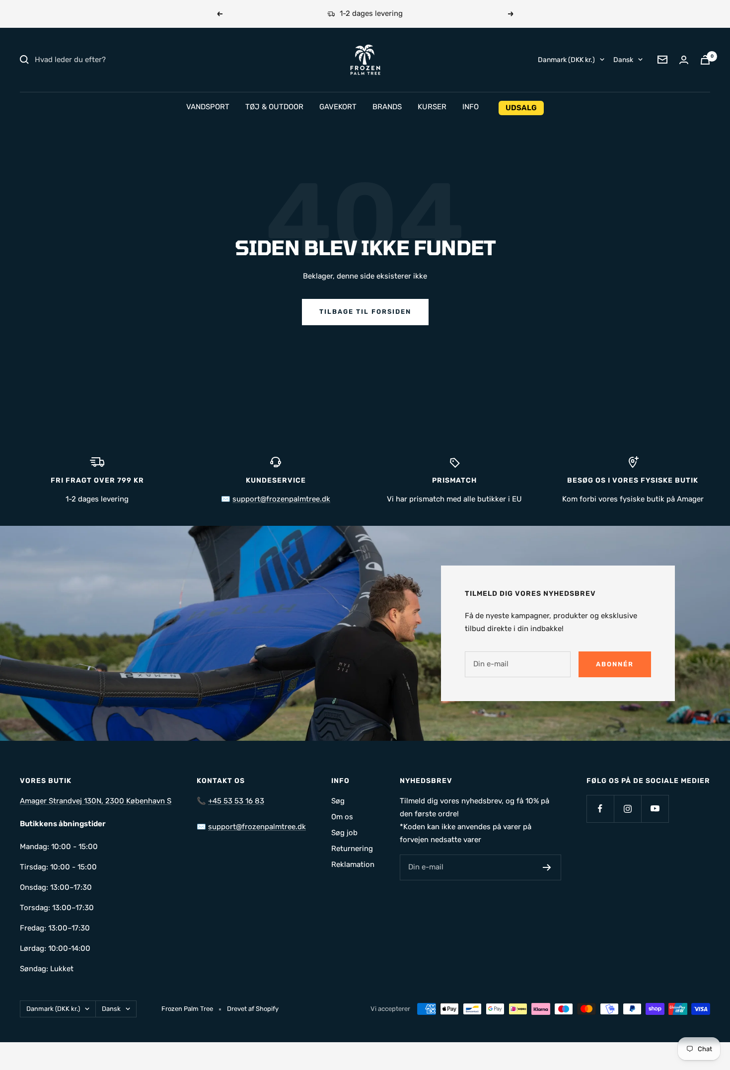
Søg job (344, 832)
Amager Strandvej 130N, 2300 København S (95, 800)
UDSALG (521, 107)
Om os (342, 816)
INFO (470, 106)
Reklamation (352, 864)
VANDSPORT (207, 106)
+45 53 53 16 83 (236, 800)
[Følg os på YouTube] (654, 808)
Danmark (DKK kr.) (566, 59)
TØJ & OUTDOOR (274, 106)
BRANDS (387, 106)
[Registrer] (547, 867)
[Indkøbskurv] (705, 60)
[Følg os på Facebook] (600, 808)
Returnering (352, 848)
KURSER (432, 106)
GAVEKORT (338, 106)
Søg (338, 800)
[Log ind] (683, 60)
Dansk (623, 59)
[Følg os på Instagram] (627, 808)
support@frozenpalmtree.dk (281, 499)
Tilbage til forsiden (365, 311)
